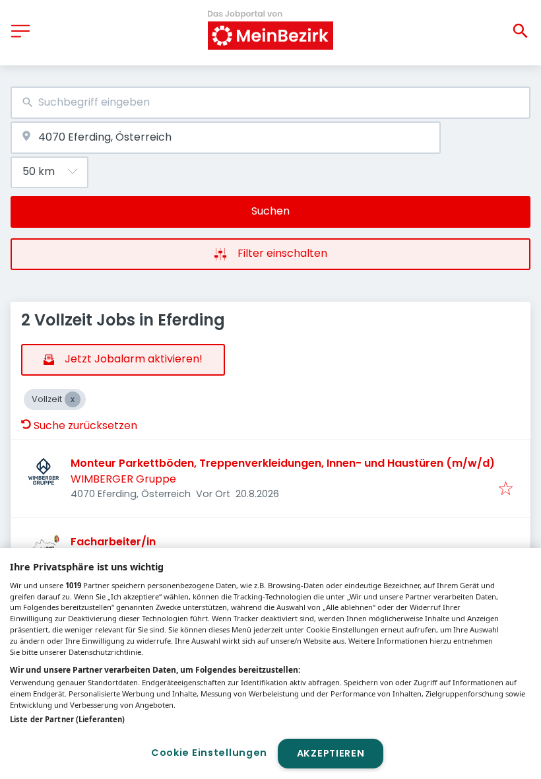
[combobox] (270, 102)
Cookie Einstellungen (209, 752)
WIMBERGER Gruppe (123, 479)
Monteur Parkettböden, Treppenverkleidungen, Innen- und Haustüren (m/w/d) (283, 463)
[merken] (505, 489)
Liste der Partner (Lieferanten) (67, 719)
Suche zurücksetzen (85, 425)
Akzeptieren (331, 753)
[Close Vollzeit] (72, 399)
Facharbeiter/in (113, 541)
